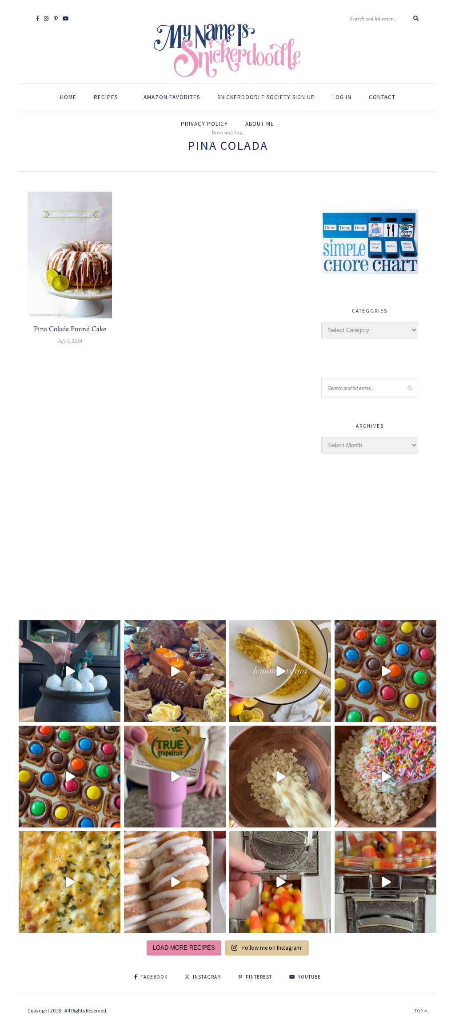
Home (68, 97)
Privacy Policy (204, 124)
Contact (382, 97)
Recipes (106, 97)
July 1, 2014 (69, 340)
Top (419, 1011)
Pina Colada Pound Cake (70, 329)
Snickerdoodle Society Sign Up (266, 97)
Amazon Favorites (172, 97)
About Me (259, 124)
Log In (341, 97)
